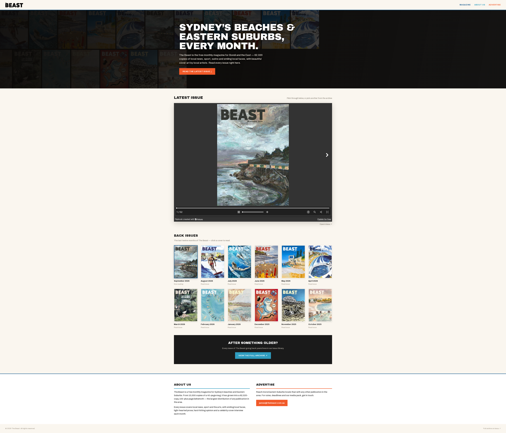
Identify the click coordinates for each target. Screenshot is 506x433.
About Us (479, 5)
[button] (186, 265)
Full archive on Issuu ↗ (492, 428)
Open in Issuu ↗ (326, 224)
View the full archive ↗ (253, 355)
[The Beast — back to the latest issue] (14, 4)
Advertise (495, 5)
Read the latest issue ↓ (197, 71)
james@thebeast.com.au (272, 403)
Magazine (465, 5)
